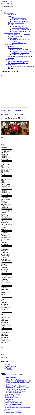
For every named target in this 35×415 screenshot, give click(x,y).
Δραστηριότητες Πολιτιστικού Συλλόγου (16, 387)
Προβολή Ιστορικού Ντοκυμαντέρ (11, 110)
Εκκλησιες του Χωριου (15, 48)
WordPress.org (8, 370)
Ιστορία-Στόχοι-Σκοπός (15, 36)
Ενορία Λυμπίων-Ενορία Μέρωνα (18, 63)
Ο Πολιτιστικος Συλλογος (12, 33)
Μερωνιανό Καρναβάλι (19, 43)
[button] (17, 137)
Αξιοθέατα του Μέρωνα (19, 18)
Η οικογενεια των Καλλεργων (13, 392)
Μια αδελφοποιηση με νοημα (13, 402)
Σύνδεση (7, 365)
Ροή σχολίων (8, 368)
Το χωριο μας (8, 13)
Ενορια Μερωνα (9, 46)
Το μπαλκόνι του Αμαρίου (20, 19)
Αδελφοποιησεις (9, 59)
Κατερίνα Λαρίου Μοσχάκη (20, 28)
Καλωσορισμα (12, 14)
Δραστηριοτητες (13, 38)
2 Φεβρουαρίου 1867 (18, 26)
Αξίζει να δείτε (12, 16)
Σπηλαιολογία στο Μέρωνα (20, 21)
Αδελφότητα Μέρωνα (10, 64)
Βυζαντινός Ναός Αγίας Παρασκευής (23, 51)
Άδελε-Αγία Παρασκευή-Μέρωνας (18, 61)
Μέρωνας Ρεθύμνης (7, 3)
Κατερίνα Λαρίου (9, 401)
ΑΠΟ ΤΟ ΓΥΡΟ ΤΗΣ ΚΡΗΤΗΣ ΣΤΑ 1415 (17, 381)
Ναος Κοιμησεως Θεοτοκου (20, 49)
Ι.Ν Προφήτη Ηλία (17, 54)
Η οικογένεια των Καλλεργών (21, 31)
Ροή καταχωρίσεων (10, 366)
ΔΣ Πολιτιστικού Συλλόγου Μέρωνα (19, 34)
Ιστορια (10, 24)
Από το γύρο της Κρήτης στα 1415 (22, 29)
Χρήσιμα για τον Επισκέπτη (16, 23)
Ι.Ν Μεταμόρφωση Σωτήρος (20, 53)
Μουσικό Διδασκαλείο (11, 44)
